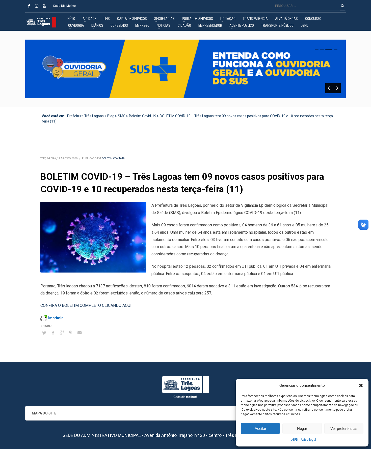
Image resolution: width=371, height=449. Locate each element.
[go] (342, 6)
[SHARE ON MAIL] (79, 333)
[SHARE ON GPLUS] (62, 333)
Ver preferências (343, 428)
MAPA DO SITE (44, 413)
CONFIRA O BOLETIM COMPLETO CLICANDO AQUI (85, 305)
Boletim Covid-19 (113, 158)
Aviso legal (308, 439)
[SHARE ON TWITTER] (44, 333)
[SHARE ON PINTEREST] (70, 333)
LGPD (294, 439)
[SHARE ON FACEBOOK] (53, 333)
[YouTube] (44, 6)
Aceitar (260, 428)
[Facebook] (29, 6)
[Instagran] (36, 6)
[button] (360, 385)
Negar (302, 428)
